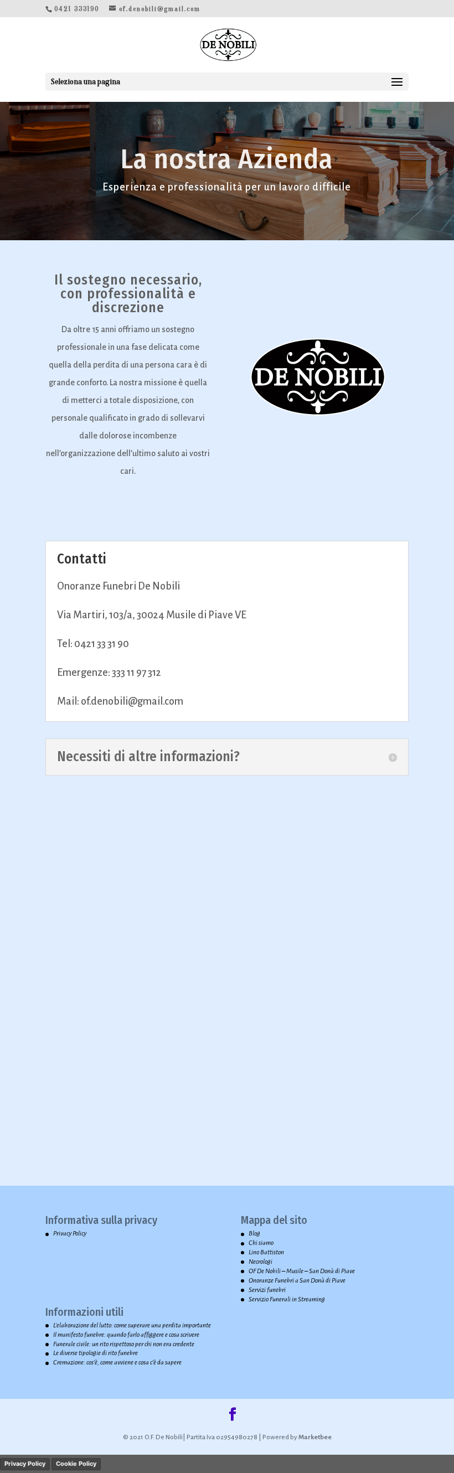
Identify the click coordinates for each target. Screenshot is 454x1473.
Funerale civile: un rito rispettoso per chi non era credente (123, 1344)
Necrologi (260, 1261)
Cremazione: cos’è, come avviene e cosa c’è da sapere (117, 1362)
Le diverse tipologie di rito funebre (95, 1353)
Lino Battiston (266, 1252)
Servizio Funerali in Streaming (287, 1299)
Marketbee (314, 1437)
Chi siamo (261, 1243)
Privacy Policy (69, 1233)
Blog (254, 1233)
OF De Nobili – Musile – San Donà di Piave (302, 1271)
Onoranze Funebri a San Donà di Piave (297, 1280)
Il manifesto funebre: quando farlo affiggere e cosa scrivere (126, 1334)
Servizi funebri (267, 1290)
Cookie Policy (76, 1463)
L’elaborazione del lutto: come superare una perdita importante (132, 1325)
